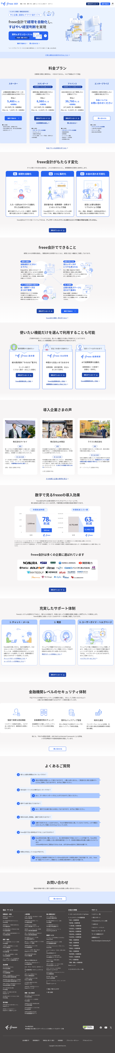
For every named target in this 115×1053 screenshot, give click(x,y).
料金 (25, 4)
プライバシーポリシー (72, 1040)
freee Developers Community (100, 941)
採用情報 (35, 1040)
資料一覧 (29, 4)
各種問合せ (95, 937)
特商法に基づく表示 (48, 1040)
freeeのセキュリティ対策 (100, 921)
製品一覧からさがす (53, 989)
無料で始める (105, 4)
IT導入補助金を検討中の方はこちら (56, 55)
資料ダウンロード (42, 117)
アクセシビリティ (88, 1040)
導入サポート (97, 917)
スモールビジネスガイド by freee (79, 914)
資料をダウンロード (93, 4)
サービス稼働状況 (97, 934)
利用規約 (60, 1040)
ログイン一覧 (97, 914)
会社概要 (24, 1040)
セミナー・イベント (98, 927)
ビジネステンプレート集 (76, 969)
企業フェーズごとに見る (39, 4)
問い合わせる (33, 43)
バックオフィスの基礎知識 (77, 917)
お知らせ (95, 924)
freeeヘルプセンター (98, 931)
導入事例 (50, 992)
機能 (21, 4)
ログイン (50, 4)
